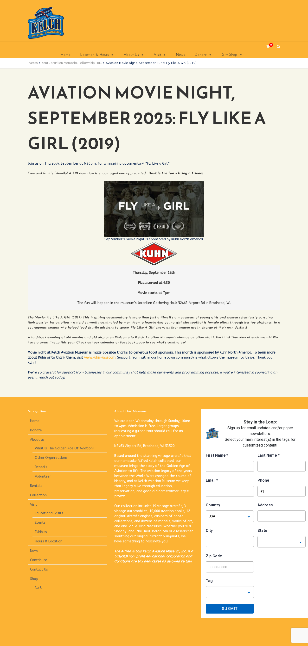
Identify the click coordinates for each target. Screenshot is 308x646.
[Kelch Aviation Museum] (52, 23)
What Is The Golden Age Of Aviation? (64, 448)
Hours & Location (48, 541)
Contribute (38, 560)
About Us (131, 55)
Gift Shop (229, 55)
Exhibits (41, 532)
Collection (38, 495)
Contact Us (39, 569)
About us (37, 440)
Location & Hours (94, 55)
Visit (157, 55)
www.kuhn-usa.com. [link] (100, 357)
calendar (107, 342)
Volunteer (43, 476)
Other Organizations (51, 458)
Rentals (41, 467)
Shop (34, 579)
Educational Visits (49, 513)
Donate (201, 55)
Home (66, 55)
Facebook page (132, 342)
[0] (266, 46)
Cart (38, 587)
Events (40, 523)
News (180, 55)
